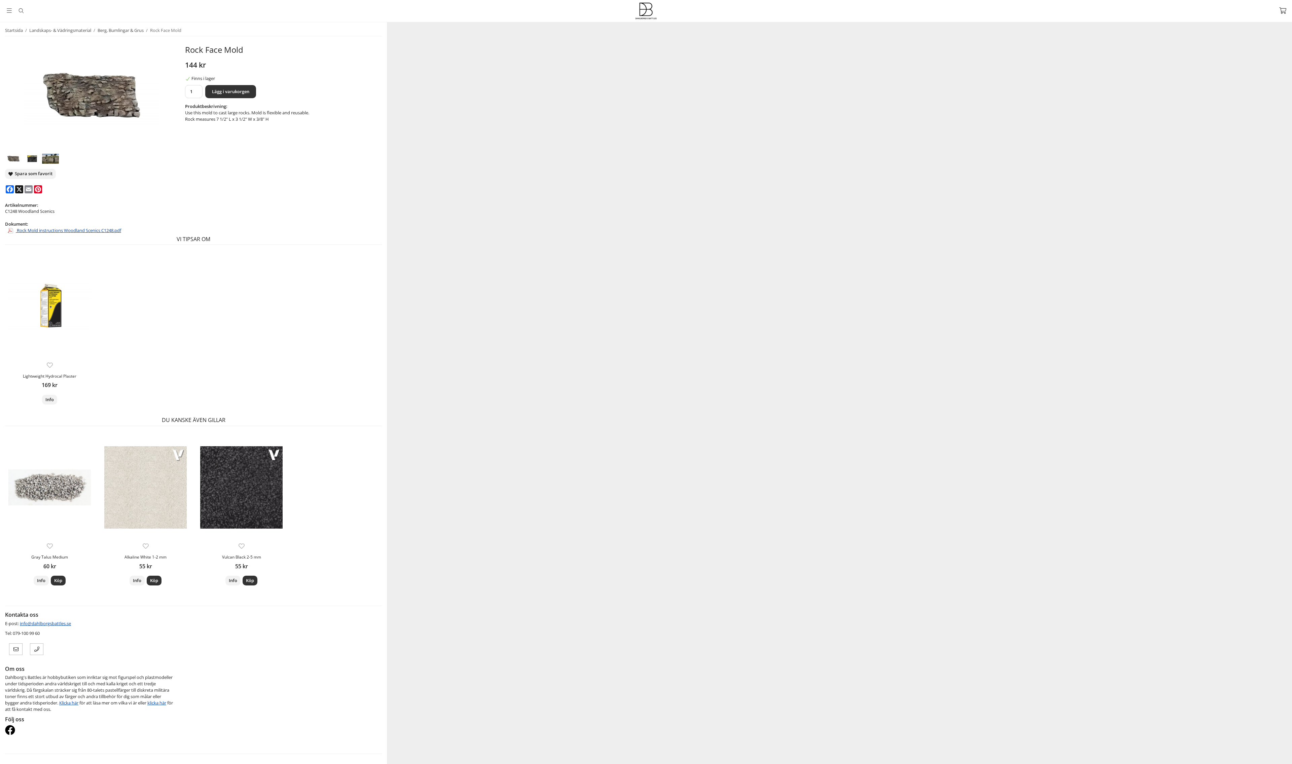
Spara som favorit (32, 173)
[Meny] (9, 10)
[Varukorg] (1283, 10)
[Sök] (21, 11)
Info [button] (49, 399)
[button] (58, 580)
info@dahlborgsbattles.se (45, 623)
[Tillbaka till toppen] (6, 755)
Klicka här (68, 703)
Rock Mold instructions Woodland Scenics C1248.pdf (68, 230)
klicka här (156, 703)
